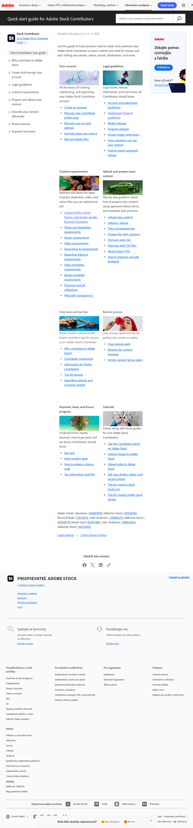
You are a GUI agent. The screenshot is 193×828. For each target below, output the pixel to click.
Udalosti (10, 750)
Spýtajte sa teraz (25, 643)
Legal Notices (65, 535)
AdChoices (182, 821)
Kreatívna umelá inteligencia (19, 678)
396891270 (116, 518)
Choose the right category (124, 234)
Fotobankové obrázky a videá (19, 714)
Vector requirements (76, 237)
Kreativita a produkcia (65, 690)
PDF (8, 698)
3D (7, 704)
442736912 (84, 527)
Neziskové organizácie (114, 679)
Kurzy (20, 607)
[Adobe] (7, 5)
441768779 (63, 522)
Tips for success (73, 374)
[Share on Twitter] (92, 566)
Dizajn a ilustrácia (14, 688)
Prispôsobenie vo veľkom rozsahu (70, 674)
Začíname (22, 598)
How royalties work (76, 458)
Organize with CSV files (122, 245)
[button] (184, 5)
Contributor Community (78, 359)
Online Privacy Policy (94, 535)
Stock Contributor (28, 34)
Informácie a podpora (137, 5)
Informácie (11, 740)
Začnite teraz (112, 643)
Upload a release (118, 223)
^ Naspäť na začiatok (178, 577)
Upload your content (120, 217)
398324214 (128, 522)
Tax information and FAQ (79, 474)
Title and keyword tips (121, 228)
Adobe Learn (158, 690)
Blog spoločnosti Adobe (17, 791)
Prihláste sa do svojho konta (19, 735)
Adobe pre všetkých (15, 786)
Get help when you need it (80, 133)
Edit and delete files (76, 139)
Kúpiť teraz (167, 5)
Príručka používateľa (27, 602)
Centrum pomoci (160, 674)
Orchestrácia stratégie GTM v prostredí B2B (73, 695)
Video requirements (76, 243)
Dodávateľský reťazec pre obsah (70, 679)
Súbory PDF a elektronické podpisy (66, 5)
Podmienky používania (174, 816)
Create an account (75, 107)
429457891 (93, 522)
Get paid (69, 453)
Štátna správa (110, 684)
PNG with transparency (78, 295)
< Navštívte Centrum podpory (31, 585)
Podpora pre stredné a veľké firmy (168, 695)
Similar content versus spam (125, 360)
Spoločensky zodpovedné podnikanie (23, 761)
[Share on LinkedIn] (100, 566)
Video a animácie (14, 693)
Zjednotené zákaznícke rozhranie (70, 684)
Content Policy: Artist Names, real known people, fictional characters (81, 217)
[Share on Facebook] (84, 566)
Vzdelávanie (109, 674)
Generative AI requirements (81, 249)
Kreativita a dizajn (28, 5)
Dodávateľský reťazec (16, 771)
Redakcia (10, 755)
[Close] (151, 821)
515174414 (82, 518)
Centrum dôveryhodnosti (17, 776)
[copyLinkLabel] (108, 566)
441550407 (130, 513)
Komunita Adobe (160, 684)
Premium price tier (119, 240)
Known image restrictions (123, 134)
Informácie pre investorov (17, 766)
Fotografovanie (13, 683)
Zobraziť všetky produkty (17, 719)
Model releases (117, 123)
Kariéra (9, 745)
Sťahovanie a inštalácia (163, 679)
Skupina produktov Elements (19, 709)
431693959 (95, 513)
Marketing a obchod (104, 5)
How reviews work (119, 344)
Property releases (118, 129)
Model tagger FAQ (119, 251)
